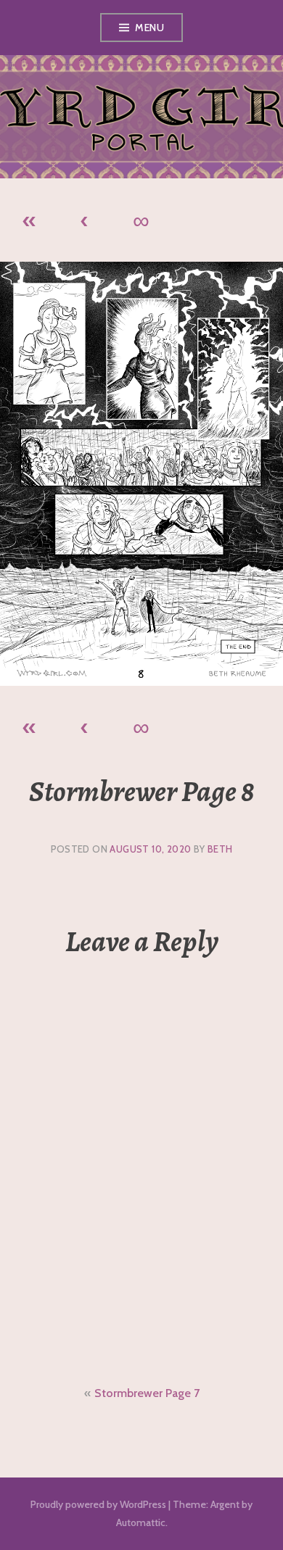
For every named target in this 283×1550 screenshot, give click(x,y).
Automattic (140, 1522)
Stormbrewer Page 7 (147, 1393)
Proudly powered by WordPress (98, 1504)
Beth (220, 849)
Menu (149, 27)
